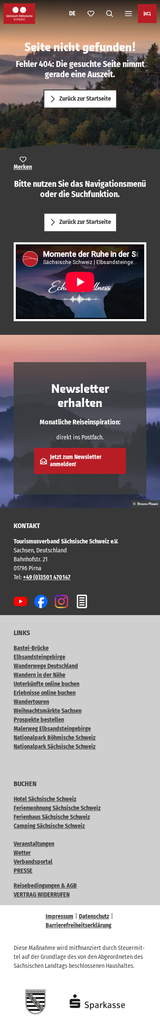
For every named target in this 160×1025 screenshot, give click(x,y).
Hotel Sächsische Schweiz (45, 799)
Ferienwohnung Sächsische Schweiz (57, 808)
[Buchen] (147, 13)
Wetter (22, 853)
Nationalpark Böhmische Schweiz (55, 737)
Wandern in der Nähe (39, 675)
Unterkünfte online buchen (46, 684)
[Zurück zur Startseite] (19, 13)
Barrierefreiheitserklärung (78, 925)
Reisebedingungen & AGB (45, 885)
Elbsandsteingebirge (39, 657)
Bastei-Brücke (31, 648)
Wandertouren (31, 702)
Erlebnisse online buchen (45, 693)
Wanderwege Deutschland (46, 666)
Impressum (59, 916)
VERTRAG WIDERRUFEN (42, 894)
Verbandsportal (33, 861)
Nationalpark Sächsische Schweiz (55, 746)
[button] (143, 991)
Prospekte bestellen (39, 719)
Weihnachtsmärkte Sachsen (47, 710)
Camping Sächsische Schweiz (49, 826)
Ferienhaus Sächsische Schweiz (52, 817)
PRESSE (23, 870)
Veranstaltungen (34, 844)
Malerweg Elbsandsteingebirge (52, 728)
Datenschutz (94, 916)
